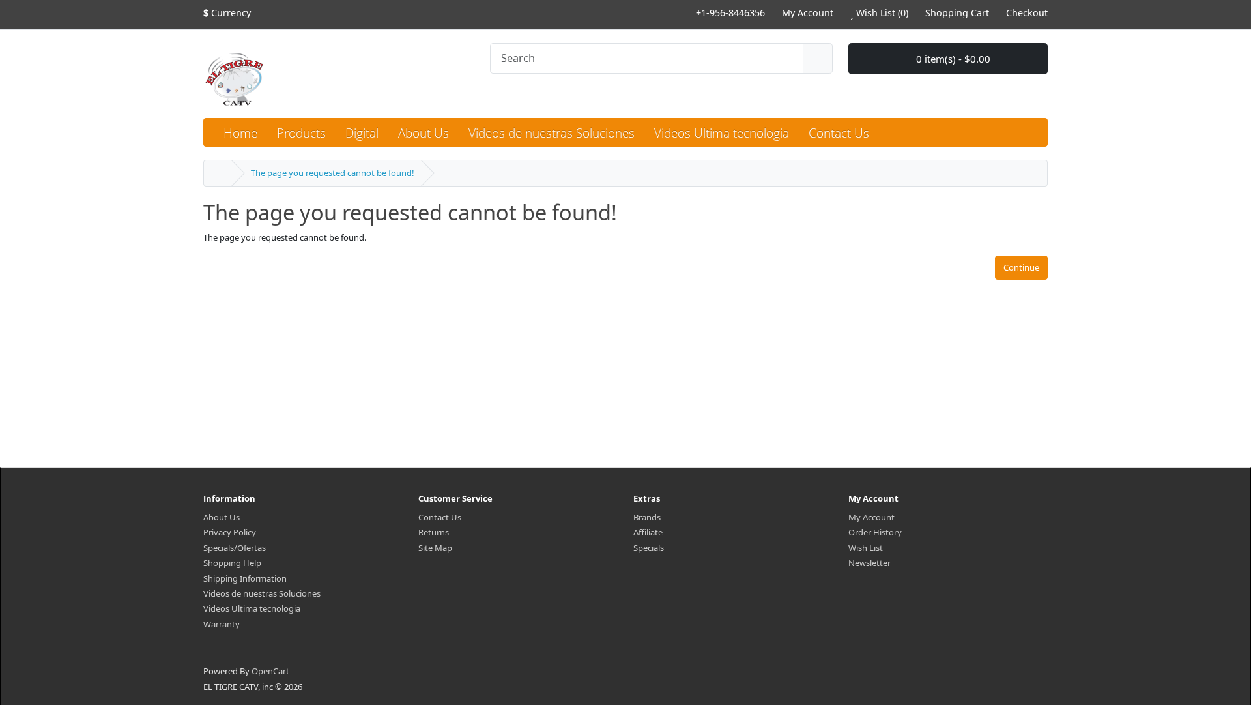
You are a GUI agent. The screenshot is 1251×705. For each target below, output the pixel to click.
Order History (875, 532)
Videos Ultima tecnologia (251, 608)
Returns (433, 532)
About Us (221, 517)
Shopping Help (232, 563)
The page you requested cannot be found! (332, 173)
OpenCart (270, 671)
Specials (648, 548)
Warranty (221, 624)
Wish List (865, 548)
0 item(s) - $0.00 (951, 58)
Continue (1021, 267)
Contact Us (439, 517)
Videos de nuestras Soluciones (262, 593)
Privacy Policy (229, 532)
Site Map (435, 548)
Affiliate (648, 532)
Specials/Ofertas (234, 548)
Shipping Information (245, 578)
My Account (871, 517)
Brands (647, 517)
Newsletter (869, 563)
